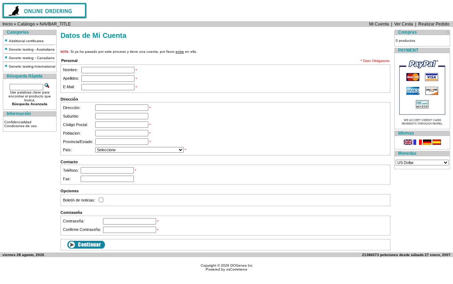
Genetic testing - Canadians (31, 58)
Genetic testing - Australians (31, 49)
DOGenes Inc (241, 265)
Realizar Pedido (433, 24)
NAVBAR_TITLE (55, 24)
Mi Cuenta (379, 24)
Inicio (7, 24)
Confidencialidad (17, 122)
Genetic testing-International (31, 66)
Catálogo (26, 24)
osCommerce (236, 269)
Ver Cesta (403, 24)
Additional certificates (26, 41)
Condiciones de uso (20, 126)
